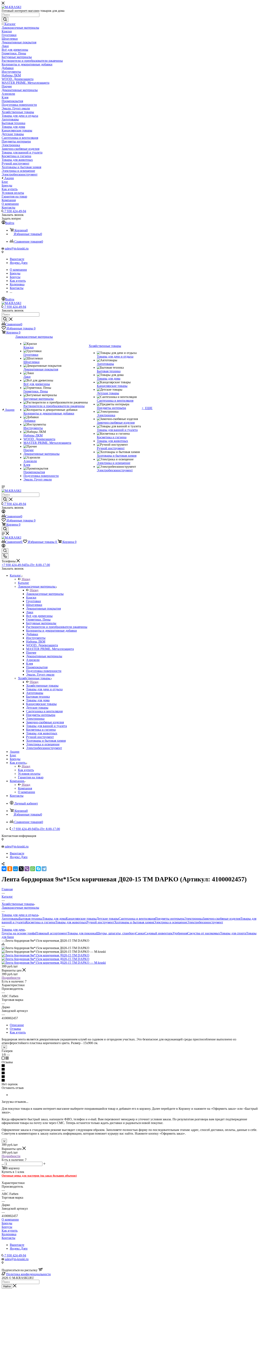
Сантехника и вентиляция (137, 918)
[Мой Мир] (15, 868)
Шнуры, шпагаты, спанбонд (116, 933)
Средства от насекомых (203, 933)
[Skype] (38, 868)
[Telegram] (44, 868)
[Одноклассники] (9, 868)
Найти (7, 1286)
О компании (10, 1219)
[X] (21, 868)
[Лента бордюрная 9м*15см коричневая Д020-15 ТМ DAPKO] (45, 955)
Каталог (23, 583)
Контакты (8, 1238)
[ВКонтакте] (4, 868)
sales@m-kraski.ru (17, 248)
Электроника (193, 918)
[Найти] (5, 19)
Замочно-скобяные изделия (221, 918)
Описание (17, 1025)
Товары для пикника (81, 933)
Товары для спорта (233, 933)
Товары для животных (70, 922)
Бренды (7, 1223)
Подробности (11, 977)
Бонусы (7, 1227)
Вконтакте (17, 259)
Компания (25, 788)
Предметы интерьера (169, 918)
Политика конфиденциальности (28, 1274)
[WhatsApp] (32, 868)
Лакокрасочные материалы (45, 594)
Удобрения (180, 933)
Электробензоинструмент (205, 922)
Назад (26, 579)
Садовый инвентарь (159, 933)
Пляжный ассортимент (51, 933)
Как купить (26, 770)
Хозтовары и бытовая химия (134, 922)
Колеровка (9, 1234)
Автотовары (10, 918)
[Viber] (26, 868)
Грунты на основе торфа (18, 933)
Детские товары (107, 918)
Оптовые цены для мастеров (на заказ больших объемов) (39, 1175)
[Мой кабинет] (3, 512)
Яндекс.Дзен (19, 262)
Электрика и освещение (170, 922)
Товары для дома (54, 918)
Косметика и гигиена (40, 922)
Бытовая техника (30, 918)
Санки (140, 933)
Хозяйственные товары (42, 685)
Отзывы (15, 1028)
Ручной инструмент (100, 922)
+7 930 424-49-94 (14, 211)
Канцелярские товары (81, 918)
